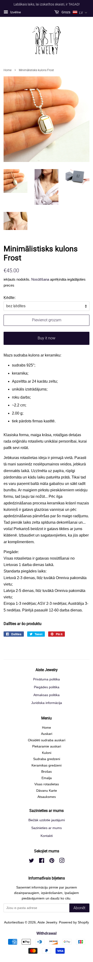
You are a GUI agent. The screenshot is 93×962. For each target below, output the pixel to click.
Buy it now (46, 338)
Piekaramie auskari (46, 746)
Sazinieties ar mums (46, 828)
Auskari (46, 734)
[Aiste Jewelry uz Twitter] (31, 861)
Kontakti (47, 836)
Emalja (46, 778)
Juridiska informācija (46, 703)
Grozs (65, 12)
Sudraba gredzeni (46, 759)
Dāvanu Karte (46, 790)
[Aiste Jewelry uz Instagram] (61, 861)
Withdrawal (46, 933)
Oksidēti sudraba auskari (46, 740)
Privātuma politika (46, 679)
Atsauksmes (46, 797)
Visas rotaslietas (46, 784)
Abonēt (79, 908)
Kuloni (46, 753)
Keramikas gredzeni (46, 765)
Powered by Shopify (74, 922)
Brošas (46, 771)
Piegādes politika (46, 687)
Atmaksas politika (46, 695)
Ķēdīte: (10, 298)
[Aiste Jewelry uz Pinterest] (51, 861)
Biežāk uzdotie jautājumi (46, 820)
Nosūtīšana (40, 279)
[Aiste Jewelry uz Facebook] (41, 861)
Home (7, 70)
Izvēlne (15, 12)
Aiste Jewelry (47, 922)
